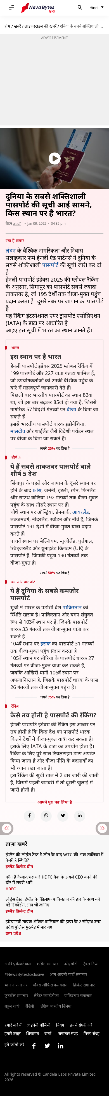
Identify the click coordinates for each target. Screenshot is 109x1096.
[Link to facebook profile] (34, 1046)
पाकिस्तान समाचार (78, 995)
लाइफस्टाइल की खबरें (40, 26)
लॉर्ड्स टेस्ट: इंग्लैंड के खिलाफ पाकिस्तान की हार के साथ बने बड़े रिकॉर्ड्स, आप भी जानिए (53, 902)
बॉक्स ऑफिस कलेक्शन (50, 985)
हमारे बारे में (13, 1025)
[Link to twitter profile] (47, 1046)
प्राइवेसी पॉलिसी (39, 1025)
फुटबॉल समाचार (16, 995)
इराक (46, 643)
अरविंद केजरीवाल (17, 963)
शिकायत (32, 1033)
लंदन (11, 250)
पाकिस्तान (72, 607)
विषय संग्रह (91, 1033)
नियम (60, 1025)
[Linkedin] (79, 816)
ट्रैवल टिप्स (90, 963)
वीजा (71, 409)
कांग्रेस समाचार (47, 963)
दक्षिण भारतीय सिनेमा (56, 1006)
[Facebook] (29, 816)
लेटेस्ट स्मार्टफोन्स (46, 995)
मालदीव (17, 431)
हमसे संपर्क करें (81, 1025)
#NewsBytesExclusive (24, 974)
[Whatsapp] (46, 816)
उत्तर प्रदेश (13, 933)
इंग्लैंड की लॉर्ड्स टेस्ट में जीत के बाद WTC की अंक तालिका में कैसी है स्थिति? (54, 857)
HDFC (11, 888)
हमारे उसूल (12, 1033)
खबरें (17, 26)
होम (7, 26)
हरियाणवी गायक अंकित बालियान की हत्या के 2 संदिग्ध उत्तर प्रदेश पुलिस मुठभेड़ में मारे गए (53, 924)
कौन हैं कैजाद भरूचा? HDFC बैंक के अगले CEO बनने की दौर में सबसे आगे (52, 880)
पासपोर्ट (50, 265)
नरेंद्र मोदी (71, 963)
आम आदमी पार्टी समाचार (68, 974)
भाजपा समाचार (15, 985)
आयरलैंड (80, 512)
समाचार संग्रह (68, 1033)
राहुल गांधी (12, 1006)
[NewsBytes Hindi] (38, 7)
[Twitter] (62, 816)
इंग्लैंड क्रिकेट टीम (19, 866)
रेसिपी (29, 1006)
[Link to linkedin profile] (60, 1046)
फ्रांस (37, 490)
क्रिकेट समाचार (84, 985)
